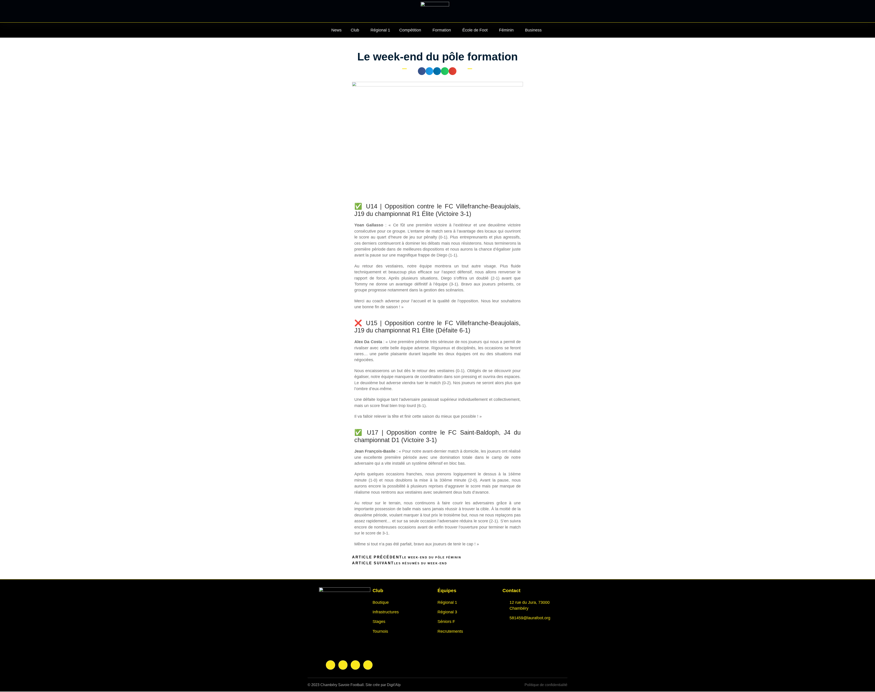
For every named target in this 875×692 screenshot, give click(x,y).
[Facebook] (330, 665)
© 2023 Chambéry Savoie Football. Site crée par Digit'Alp (354, 685)
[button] (422, 71)
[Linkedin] (355, 665)
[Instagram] (343, 665)
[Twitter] (368, 665)
